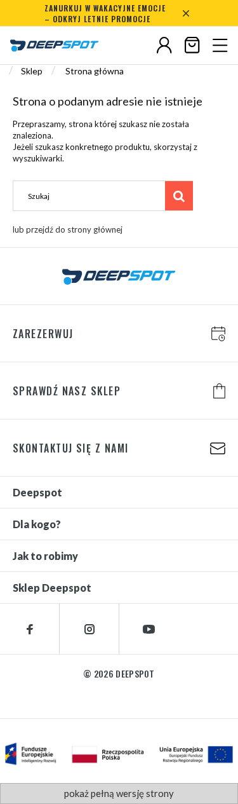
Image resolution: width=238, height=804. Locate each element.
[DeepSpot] (54, 45)
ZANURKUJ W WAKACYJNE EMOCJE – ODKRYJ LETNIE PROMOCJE (105, 13)
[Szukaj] (179, 195)
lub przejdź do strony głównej (67, 229)
